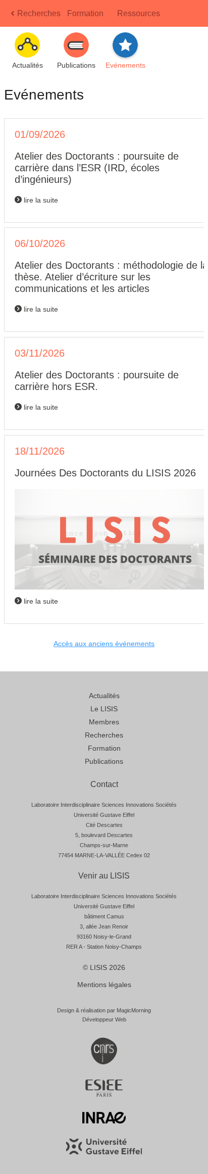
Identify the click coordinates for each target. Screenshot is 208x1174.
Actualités (104, 696)
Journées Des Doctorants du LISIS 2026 (105, 472)
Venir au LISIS (104, 875)
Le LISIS (104, 709)
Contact (104, 784)
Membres (104, 722)
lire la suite (40, 200)
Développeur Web (104, 1019)
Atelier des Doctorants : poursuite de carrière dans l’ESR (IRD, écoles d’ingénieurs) (97, 168)
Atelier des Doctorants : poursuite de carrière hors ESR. (97, 380)
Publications (104, 761)
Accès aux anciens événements (104, 644)
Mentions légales (104, 985)
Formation (85, 13)
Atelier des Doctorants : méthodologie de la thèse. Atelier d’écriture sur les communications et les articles (111, 277)
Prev (13, 16)
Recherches (39, 13)
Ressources (138, 13)
